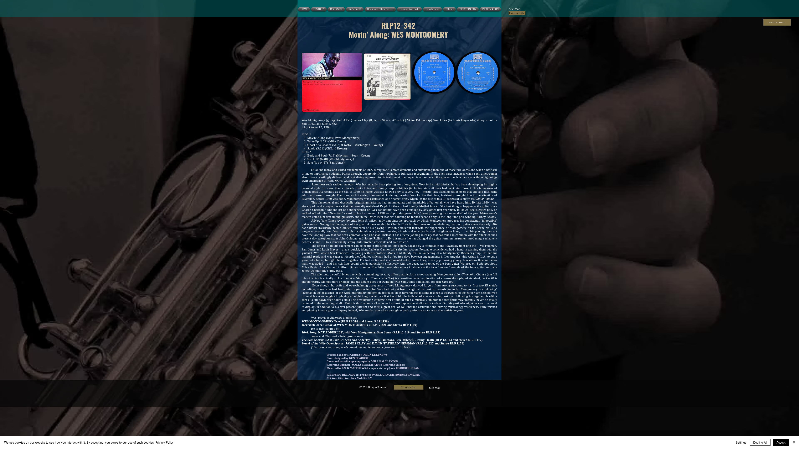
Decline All (760, 442)
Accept (781, 442)
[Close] (794, 442)
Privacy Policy (164, 442)
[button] (515, 8)
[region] (331, 82)
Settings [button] (741, 442)
